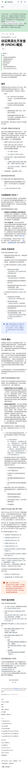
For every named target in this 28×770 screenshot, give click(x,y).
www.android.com (5, 747)
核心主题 (12, 34)
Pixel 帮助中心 (4, 745)
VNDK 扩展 (21, 236)
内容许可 (16, 688)
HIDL (23, 241)
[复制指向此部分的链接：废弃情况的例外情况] (16, 176)
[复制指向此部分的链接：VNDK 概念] (12, 339)
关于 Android (4, 761)
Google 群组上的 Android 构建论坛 (9, 733)
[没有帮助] (15, 37)
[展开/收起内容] (8, 53)
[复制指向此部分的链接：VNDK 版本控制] (16, 600)
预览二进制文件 (5, 709)
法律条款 (15, 761)
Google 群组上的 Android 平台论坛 (9, 731)
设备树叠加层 (11, 242)
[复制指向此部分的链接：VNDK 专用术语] (16, 249)
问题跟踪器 (4, 755)
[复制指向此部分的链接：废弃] (6, 84)
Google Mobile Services (7, 750)
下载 (2, 707)
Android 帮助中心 (5, 742)
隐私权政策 (5, 763)
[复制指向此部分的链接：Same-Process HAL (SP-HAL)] (23, 509)
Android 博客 (4, 726)
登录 (25, 2)
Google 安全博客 (5, 728)
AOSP (2, 34)
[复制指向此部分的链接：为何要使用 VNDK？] (19, 195)
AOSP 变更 (17, 27)
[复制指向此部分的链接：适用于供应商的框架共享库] (21, 378)
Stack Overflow (5, 752)
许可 (20, 761)
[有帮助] (13, 37)
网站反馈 (11, 763)
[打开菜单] (2, 2)
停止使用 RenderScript (11, 592)
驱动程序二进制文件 (6, 714)
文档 (2, 7)
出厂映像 (3, 712)
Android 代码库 (5, 702)
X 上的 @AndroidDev (6, 723)
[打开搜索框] (18, 2)
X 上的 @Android (5, 721)
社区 (10, 761)
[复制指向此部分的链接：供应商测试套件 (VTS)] (17, 659)
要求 (2, 704)
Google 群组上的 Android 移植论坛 (9, 736)
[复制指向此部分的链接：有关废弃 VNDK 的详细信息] (21, 128)
